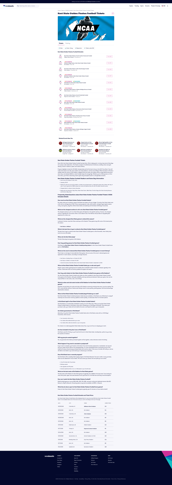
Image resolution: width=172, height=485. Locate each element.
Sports (142, 6)
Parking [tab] (68, 43)
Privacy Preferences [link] (121, 478)
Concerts (147, 6)
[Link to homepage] (8, 6)
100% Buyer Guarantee (91, 1)
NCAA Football (69, 10)
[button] (60, 48)
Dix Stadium (65, 247)
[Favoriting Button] (113, 13)
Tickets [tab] (61, 43)
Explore (131, 6)
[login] (167, 6)
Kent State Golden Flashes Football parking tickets (78, 245)
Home (59, 10)
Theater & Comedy (155, 6)
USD (164, 6)
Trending (137, 6)
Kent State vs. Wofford (65, 226)
